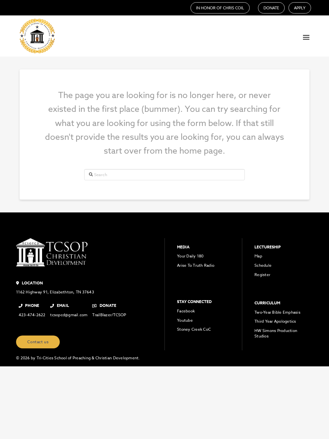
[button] (306, 37)
